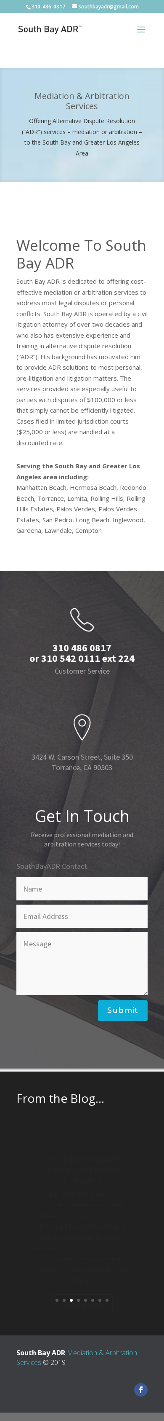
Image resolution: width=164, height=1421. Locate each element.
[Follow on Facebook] (141, 1390)
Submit (122, 1010)
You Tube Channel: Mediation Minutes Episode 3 (82, 1150)
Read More (82, 1285)
